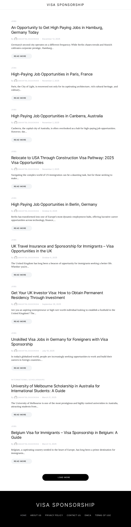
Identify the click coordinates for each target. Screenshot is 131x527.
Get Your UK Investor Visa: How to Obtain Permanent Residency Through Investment (57, 295)
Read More (20, 56)
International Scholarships (28, 380)
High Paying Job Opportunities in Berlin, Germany (54, 204)
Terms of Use (103, 515)
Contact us (74, 515)
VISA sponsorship (65, 5)
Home (23, 515)
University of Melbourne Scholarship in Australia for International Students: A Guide (55, 388)
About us (35, 515)
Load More (64, 477)
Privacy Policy (54, 515)
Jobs (14, 21)
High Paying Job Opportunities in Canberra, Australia (57, 116)
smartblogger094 (28, 39)
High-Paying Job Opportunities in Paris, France (51, 74)
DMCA (88, 515)
